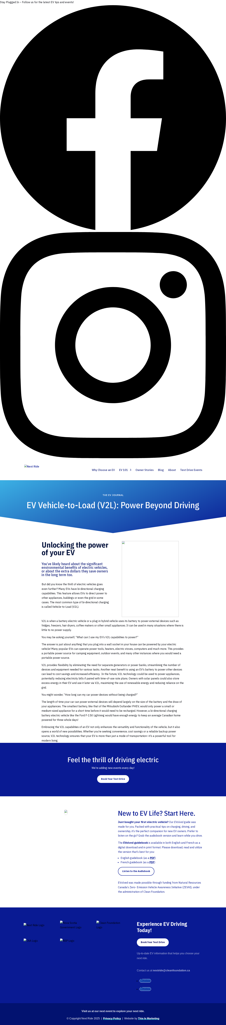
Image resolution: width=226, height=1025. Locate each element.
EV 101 (123, 470)
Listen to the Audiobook (136, 871)
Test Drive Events (191, 470)
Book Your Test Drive (113, 778)
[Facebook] (113, 229)
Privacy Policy (112, 1018)
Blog (161, 470)
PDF (152, 858)
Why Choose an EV (103, 470)
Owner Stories (145, 470)
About (172, 470)
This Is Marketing (148, 1018)
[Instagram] (113, 457)
